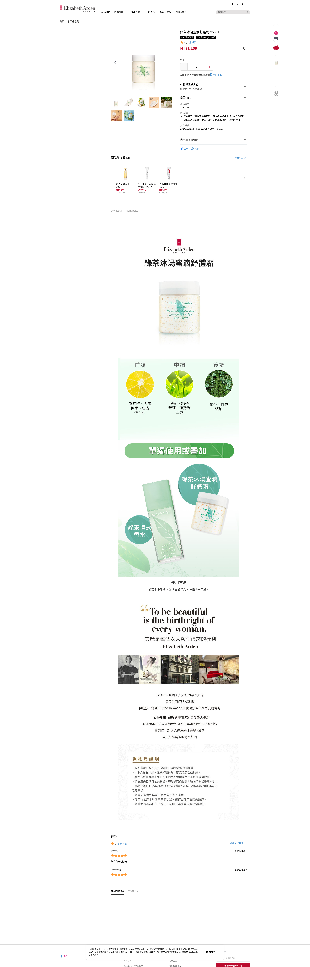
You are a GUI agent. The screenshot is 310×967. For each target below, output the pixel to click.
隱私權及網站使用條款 (133, 966)
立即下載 (217, 74)
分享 (186, 148)
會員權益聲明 (175, 966)
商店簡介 (127, 961)
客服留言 (173, 961)
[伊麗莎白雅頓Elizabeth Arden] (78, 8)
